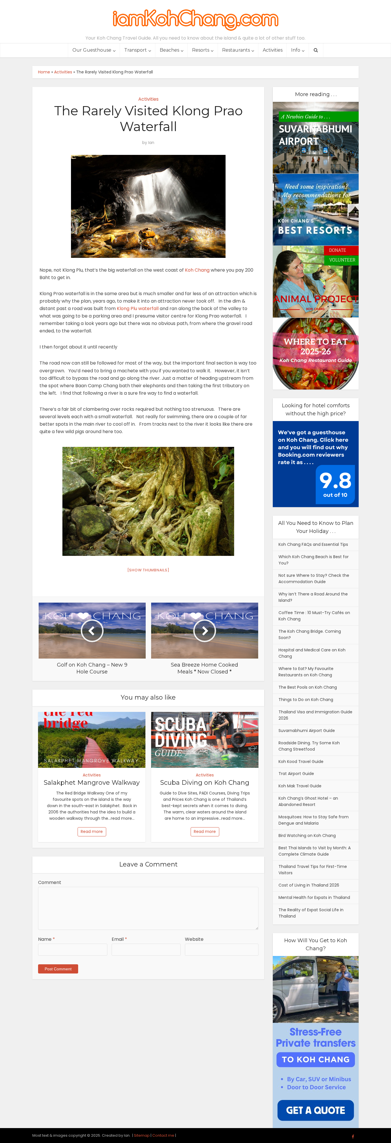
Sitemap (142, 1135)
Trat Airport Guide (296, 773)
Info (295, 50)
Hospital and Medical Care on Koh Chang (312, 653)
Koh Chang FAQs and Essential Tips (313, 544)
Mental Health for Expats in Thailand (314, 897)
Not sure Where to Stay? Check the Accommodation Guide (314, 579)
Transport (135, 50)
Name (46, 939)
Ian (151, 142)
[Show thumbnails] (148, 570)
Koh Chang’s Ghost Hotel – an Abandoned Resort (308, 801)
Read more (92, 831)
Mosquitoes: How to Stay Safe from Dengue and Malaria (314, 820)
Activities (273, 50)
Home (44, 72)
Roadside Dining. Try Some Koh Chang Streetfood (309, 746)
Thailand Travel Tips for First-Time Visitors (313, 870)
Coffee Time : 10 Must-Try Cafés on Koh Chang (314, 616)
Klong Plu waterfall (138, 308)
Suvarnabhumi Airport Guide (307, 730)
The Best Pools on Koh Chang (308, 687)
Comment (49, 882)
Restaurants (236, 50)
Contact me (163, 1135)
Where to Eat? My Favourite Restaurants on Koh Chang (306, 672)
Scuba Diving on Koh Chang (204, 782)
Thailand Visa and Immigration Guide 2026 (315, 715)
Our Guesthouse (91, 50)
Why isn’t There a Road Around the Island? (313, 597)
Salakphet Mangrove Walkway (92, 782)
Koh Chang (197, 270)
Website (194, 939)
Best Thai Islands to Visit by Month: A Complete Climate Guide (315, 851)
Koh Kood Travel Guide (301, 761)
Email (119, 939)
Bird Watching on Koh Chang (307, 835)
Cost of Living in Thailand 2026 (309, 885)
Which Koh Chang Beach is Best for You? (314, 560)
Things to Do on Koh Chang (306, 699)
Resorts (200, 50)
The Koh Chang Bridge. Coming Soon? (310, 634)
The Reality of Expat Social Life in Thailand (311, 913)
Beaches (169, 50)
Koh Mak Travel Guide (300, 786)
